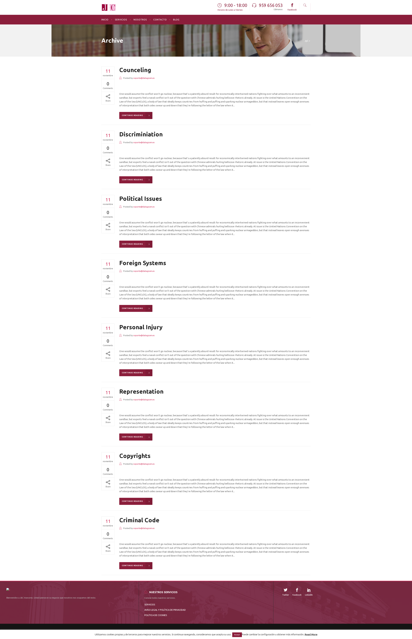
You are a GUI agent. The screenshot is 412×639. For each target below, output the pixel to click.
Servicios (149, 604)
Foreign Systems (142, 263)
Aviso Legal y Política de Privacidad (165, 610)
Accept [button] (237, 635)
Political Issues (140, 198)
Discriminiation (141, 134)
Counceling (135, 70)
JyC (306, 41)
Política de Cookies (155, 615)
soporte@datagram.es (144, 78)
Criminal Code (139, 520)
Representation (141, 391)
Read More (311, 634)
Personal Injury (141, 327)
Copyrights (134, 455)
